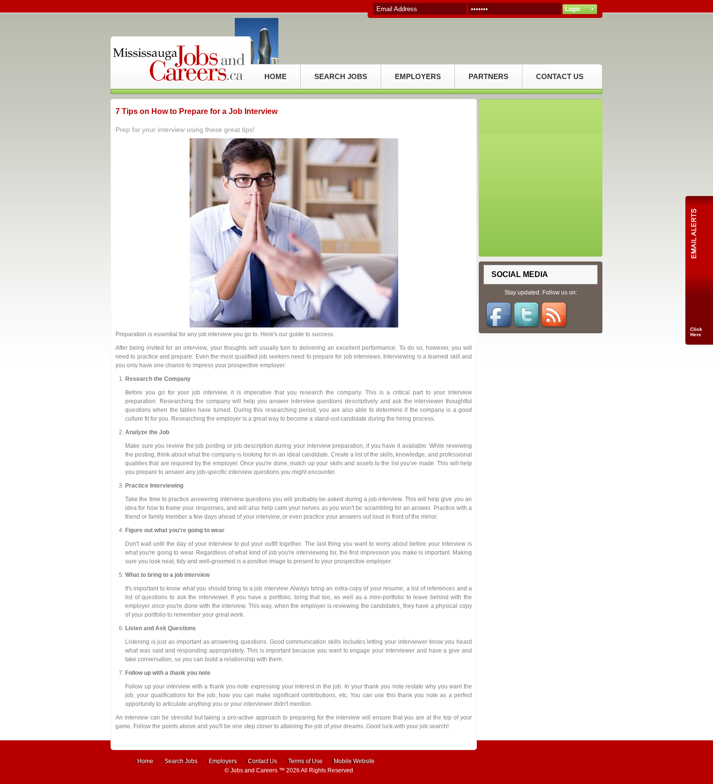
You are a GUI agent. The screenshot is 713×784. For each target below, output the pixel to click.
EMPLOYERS (418, 76)
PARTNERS (488, 76)
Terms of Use (305, 761)
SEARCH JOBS (340, 76)
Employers (223, 761)
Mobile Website (354, 761)
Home (145, 761)
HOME (275, 76)
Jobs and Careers (253, 770)
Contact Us (262, 761)
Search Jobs (180, 761)
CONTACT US (559, 76)
